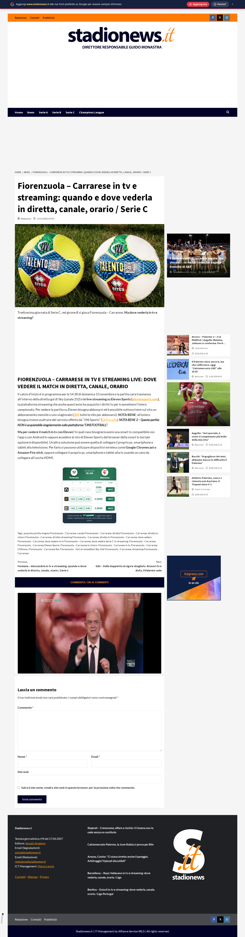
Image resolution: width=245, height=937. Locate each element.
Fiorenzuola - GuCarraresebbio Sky (79, 549)
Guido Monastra (201, 348)
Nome (22, 756)
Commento (25, 707)
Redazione (21, 17)
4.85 (88, 499)
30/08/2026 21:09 (201, 353)
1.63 (73, 499)
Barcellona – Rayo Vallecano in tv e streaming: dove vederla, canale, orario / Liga (119, 875)
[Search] (228, 112)
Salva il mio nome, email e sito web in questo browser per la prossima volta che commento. (78, 787)
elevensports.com (145, 399)
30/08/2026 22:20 (215, 468)
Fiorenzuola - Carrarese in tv (114, 545)
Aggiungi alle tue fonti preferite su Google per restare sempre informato (69, 4)
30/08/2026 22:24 (193, 421)
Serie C (70, 112)
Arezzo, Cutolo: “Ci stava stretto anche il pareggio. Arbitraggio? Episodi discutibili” (118, 858)
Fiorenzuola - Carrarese (142, 541)
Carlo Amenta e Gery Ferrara (184, 272)
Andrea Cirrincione (202, 489)
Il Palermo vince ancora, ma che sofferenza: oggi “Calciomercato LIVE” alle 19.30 (208, 366)
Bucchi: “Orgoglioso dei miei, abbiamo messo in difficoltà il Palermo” (209, 459)
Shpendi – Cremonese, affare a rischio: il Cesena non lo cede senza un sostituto (121, 830)
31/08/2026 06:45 (215, 376)
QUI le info (109, 420)
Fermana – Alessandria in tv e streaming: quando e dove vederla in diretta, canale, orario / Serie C (52, 566)
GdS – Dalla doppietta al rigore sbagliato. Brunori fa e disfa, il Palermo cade (128, 566)
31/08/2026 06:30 (208, 272)
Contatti (34, 17)
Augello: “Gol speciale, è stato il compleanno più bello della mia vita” (209, 436)
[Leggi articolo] (178, 345)
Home (19, 112)
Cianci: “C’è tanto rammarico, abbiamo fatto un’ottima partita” (198, 413)
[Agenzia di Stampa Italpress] (194, 577)
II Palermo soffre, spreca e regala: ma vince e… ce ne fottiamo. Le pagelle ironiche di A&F (196, 262)
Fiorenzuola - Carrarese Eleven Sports (39, 545)
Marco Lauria (46, 866)
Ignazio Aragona (35, 843)
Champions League (91, 112)
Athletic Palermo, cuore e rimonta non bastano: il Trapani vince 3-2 (207, 481)
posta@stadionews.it (28, 852)
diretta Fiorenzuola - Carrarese (129, 533)
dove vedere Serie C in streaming (110, 541)
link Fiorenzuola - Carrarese (115, 549)
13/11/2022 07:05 (45, 218)
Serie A (43, 112)
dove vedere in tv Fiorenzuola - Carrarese (68, 541)
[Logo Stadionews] (189, 854)
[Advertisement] (122, 81)
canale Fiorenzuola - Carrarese (94, 533)
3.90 (80, 499)
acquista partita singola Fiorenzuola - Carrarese (49, 533)
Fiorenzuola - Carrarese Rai (44, 549)
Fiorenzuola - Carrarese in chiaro (79, 545)
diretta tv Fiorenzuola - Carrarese (118, 537)
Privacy (44, 876)
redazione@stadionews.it (30, 861)
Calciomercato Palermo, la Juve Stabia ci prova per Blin (121, 844)
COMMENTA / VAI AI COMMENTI (89, 582)
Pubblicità (48, 17)
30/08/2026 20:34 (201, 494)
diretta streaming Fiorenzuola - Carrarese (76, 537)
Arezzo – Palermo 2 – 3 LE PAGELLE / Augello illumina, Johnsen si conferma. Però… (209, 340)
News (30, 112)
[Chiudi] (232, 4)
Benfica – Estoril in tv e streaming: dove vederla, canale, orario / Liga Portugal (121, 891)
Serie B (56, 112)
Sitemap (33, 876)
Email (95, 756)
